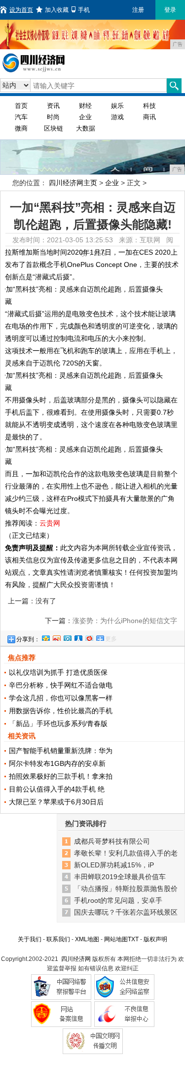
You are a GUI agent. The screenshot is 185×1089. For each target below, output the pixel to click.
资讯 (53, 105)
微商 (21, 128)
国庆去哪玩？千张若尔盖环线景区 (126, 912)
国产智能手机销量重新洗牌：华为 (60, 751)
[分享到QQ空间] (45, 637)
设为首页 (21, 9)
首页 (21, 105)
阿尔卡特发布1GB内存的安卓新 (57, 763)
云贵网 (49, 523)
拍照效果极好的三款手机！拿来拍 (60, 776)
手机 (84, 9)
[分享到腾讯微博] (67, 637)
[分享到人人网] (78, 637)
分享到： (28, 639)
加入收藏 (57, 9)
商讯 (149, 117)
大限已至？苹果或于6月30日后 (56, 802)
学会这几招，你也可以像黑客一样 (60, 698)
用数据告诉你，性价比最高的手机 (60, 711)
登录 (170, 9)
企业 (85, 117)
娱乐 (117, 105)
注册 (138, 9)
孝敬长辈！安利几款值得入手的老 (126, 853)
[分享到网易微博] (88, 637)
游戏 (117, 117)
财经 (85, 105)
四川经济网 (76, 959)
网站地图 (116, 939)
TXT (133, 939)
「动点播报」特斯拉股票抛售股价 (126, 888)
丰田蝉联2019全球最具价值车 (120, 877)
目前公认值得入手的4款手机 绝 (57, 789)
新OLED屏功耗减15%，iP (114, 865)
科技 (149, 105)
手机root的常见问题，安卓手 (118, 900)
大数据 (85, 128)
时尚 (53, 117)
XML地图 (87, 939)
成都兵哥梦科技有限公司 (112, 841)
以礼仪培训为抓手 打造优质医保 (58, 672)
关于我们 (29, 939)
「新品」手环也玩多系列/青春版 (58, 723)
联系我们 (58, 939)
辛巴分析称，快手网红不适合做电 (60, 685)
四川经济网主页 (73, 183)
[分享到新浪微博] (56, 637)
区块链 (53, 128)
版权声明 (155, 939)
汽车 (21, 117)
